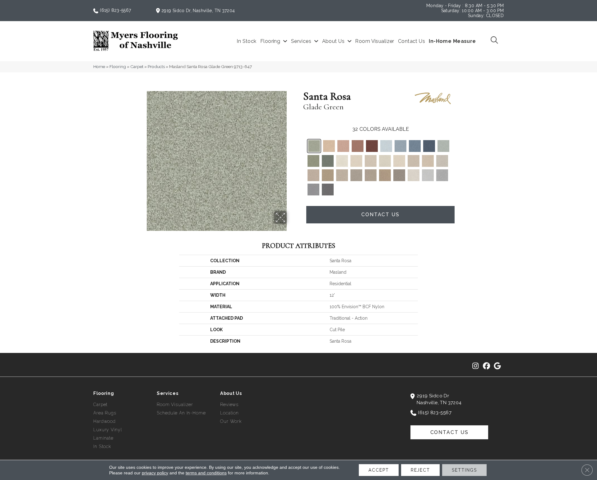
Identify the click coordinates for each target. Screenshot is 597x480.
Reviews (229, 404)
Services (167, 393)
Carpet (136, 66)
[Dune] (385, 161)
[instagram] (475, 366)
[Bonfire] (343, 146)
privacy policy (155, 472)
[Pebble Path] (442, 161)
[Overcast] (442, 175)
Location (229, 412)
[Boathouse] (313, 175)
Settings (464, 470)
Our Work (231, 421)
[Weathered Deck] (356, 175)
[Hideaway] (385, 175)
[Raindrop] (400, 146)
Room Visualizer (175, 404)
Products (156, 66)
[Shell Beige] (413, 175)
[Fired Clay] (357, 146)
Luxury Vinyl (107, 429)
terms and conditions (206, 472)
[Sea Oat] (428, 161)
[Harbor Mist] (428, 175)
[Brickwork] (372, 146)
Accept (378, 470)
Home (99, 66)
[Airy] (386, 146)
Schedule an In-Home (181, 412)
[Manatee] (328, 189)
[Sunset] (329, 146)
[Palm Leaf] (328, 161)
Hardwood (104, 421)
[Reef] (342, 175)
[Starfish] (370, 161)
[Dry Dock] (370, 175)
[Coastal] (399, 161)
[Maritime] (415, 146)
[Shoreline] (356, 161)
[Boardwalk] (399, 175)
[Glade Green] (314, 146)
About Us (231, 393)
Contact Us (380, 214)
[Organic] (313, 161)
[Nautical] (429, 146)
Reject (420, 470)
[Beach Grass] (443, 146)
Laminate (103, 438)
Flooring (117, 66)
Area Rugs (104, 412)
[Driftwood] (328, 175)
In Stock (102, 446)
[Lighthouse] (342, 161)
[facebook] (486, 366)
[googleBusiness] (497, 366)
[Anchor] (313, 189)
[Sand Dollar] (413, 161)
